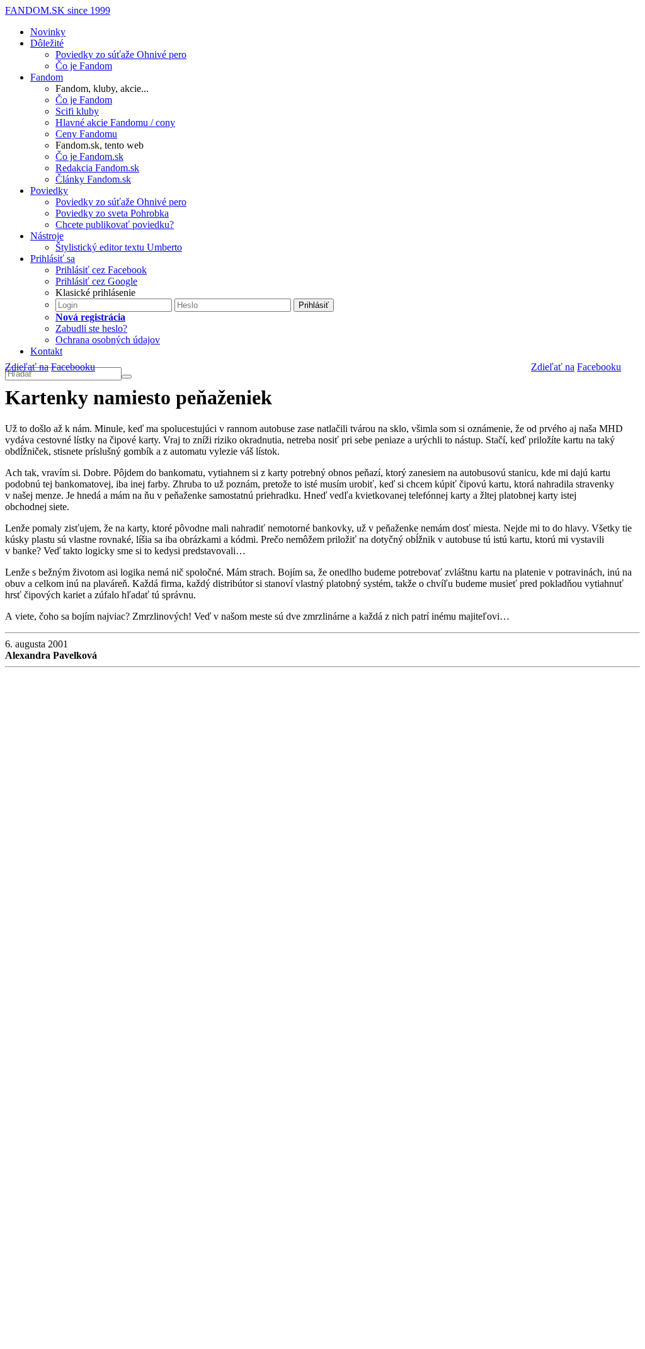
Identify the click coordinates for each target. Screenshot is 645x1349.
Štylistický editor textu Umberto (118, 247)
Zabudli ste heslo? (91, 328)
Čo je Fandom (83, 65)
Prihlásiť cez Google (96, 281)
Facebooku (599, 366)
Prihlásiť (314, 305)
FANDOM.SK (57, 10)
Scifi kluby (77, 111)
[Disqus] (322, 841)
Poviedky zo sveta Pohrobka (112, 213)
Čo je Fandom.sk (89, 156)
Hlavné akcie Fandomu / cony (115, 122)
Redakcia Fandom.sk (97, 167)
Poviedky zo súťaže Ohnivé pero (120, 54)
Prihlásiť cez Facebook (101, 270)
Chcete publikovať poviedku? (114, 224)
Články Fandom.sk (93, 179)
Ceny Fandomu (86, 133)
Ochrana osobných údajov (107, 339)
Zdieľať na (552, 366)
